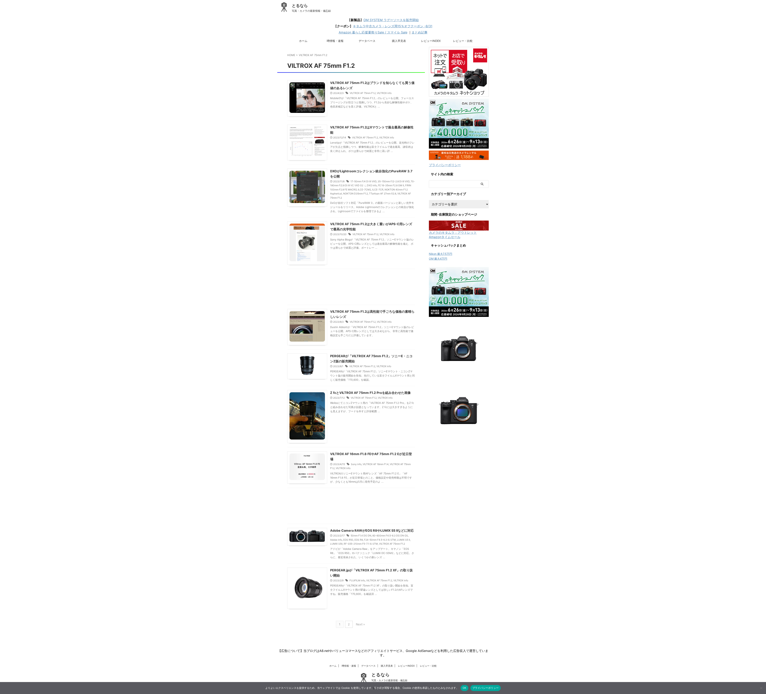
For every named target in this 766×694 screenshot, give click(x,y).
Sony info (356, 464)
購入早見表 (399, 40)
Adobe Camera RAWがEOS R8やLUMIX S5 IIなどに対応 (372, 530)
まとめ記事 (419, 32)
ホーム (303, 40)
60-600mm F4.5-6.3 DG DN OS (390, 535)
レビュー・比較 (463, 40)
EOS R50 (348, 539)
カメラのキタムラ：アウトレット (453, 233)
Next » (360, 624)
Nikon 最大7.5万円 (440, 253)
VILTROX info (384, 93)
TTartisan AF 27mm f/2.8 (382, 193)
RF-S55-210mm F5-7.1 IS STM (361, 543)
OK (464, 687)
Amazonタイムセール (444, 237)
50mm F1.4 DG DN (361, 535)
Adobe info (336, 539)
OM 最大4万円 (438, 258)
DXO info (372, 185)
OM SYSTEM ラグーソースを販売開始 (391, 20)
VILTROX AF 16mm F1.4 (376, 464)
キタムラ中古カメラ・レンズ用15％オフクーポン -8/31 (392, 26)
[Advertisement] (351, 288)
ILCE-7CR (377, 189)
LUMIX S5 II (403, 539)
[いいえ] (761, 688)
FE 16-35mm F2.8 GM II (391, 185)
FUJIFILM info (357, 580)
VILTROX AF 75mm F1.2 (363, 93)
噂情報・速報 (335, 40)
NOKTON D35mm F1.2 (355, 193)
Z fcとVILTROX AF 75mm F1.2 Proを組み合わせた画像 (370, 393)
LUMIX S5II (336, 543)
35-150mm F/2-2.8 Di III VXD (394, 181)
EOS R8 (358, 539)
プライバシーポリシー (445, 165)
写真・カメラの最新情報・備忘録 (389, 680)
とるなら (300, 5)
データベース (367, 40)
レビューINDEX (431, 40)
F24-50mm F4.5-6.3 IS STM (380, 539)
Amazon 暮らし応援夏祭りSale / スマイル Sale (373, 32)
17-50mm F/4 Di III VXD (363, 181)
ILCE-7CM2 (364, 189)
